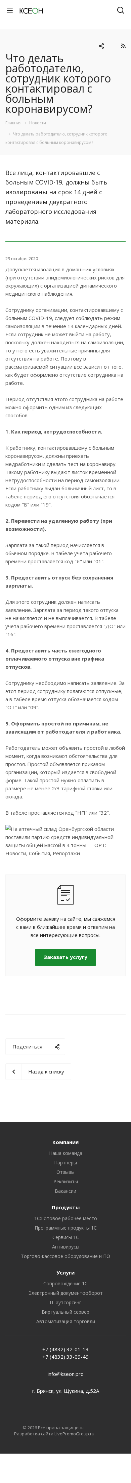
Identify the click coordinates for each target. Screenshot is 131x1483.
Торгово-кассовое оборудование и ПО (65, 1256)
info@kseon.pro (66, 1373)
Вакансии (65, 1191)
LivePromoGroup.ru (74, 1434)
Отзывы (65, 1172)
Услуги (65, 1272)
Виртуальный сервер (65, 1312)
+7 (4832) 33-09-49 (65, 1356)
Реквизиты (65, 1181)
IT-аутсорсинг (65, 1302)
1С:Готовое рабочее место (65, 1218)
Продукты (66, 1207)
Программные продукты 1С (66, 1228)
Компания (65, 1142)
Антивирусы (65, 1246)
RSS (123, 46)
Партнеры (65, 1162)
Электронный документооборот (66, 1293)
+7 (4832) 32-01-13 (65, 1349)
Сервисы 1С (65, 1237)
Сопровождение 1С (65, 1283)
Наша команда (65, 1153)
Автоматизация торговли (65, 1321)
